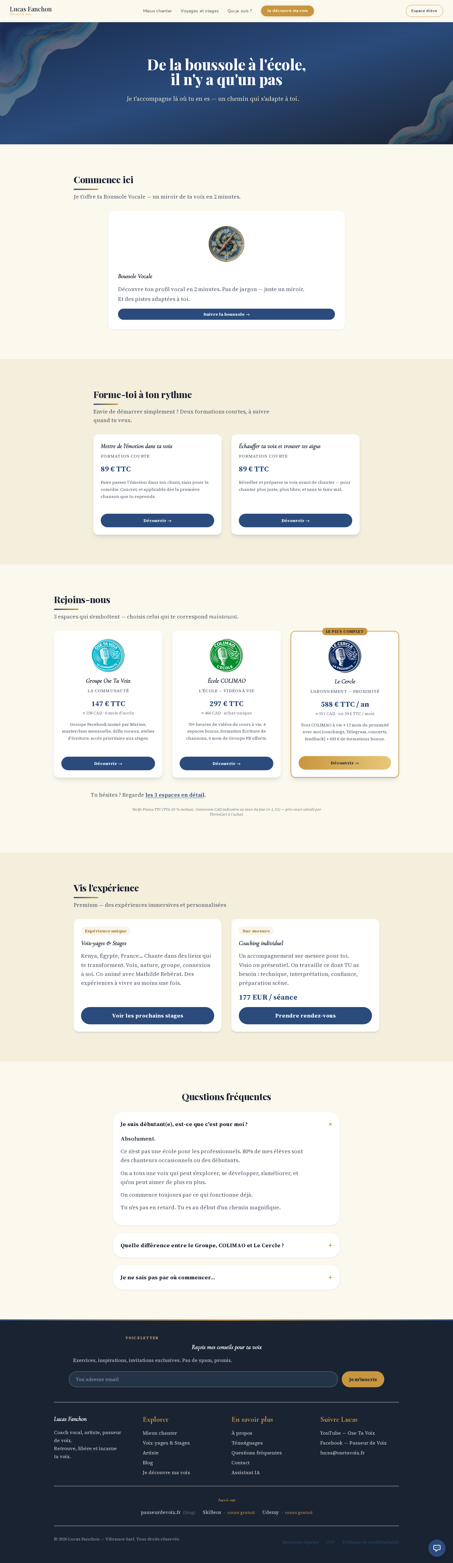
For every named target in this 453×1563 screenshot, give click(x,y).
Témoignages (247, 1442)
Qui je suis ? (239, 11)
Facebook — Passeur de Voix (353, 1442)
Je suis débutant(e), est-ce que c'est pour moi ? (226, 1124)
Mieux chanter (157, 11)
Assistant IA (245, 1472)
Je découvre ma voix (287, 11)
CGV (330, 1542)
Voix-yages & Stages (166, 1442)
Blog (148, 1462)
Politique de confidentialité (370, 1542)
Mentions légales (301, 1542)
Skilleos (212, 1512)
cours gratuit (241, 1512)
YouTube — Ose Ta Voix (347, 1432)
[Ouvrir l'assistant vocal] (437, 1548)
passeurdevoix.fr (161, 1512)
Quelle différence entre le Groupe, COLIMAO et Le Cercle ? (226, 1245)
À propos (241, 1432)
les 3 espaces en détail (174, 795)
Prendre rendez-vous (305, 1015)
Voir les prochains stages (147, 1015)
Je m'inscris (363, 1379)
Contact (240, 1462)
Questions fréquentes (256, 1452)
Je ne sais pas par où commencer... (226, 1277)
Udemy (271, 1512)
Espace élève (424, 11)
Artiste (151, 1452)
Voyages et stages (200, 11)
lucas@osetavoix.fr (342, 1452)
